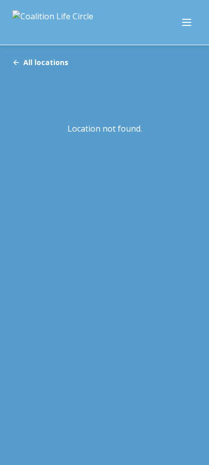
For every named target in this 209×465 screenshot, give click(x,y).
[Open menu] (187, 22)
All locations (45, 62)
